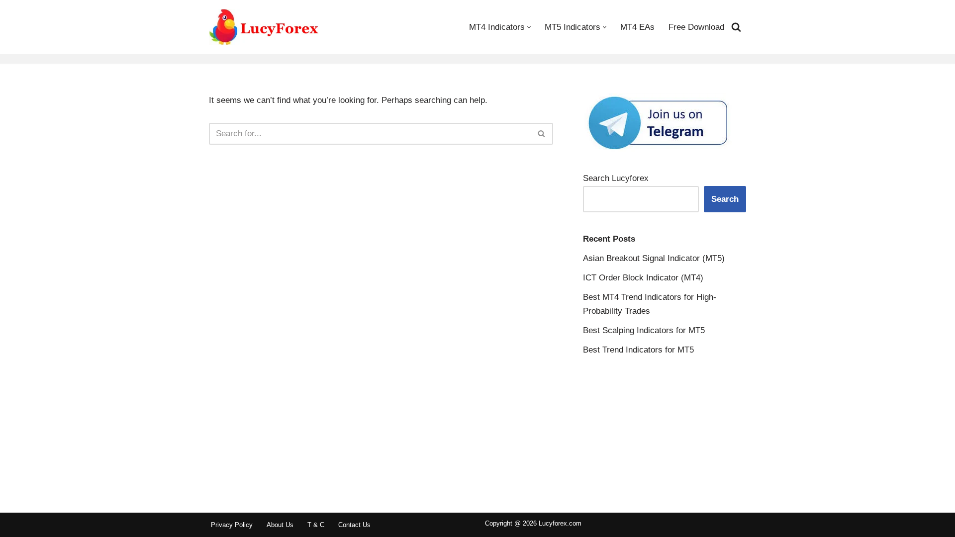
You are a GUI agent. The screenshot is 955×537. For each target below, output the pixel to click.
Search (725, 199)
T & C (315, 525)
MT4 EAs (637, 27)
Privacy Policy (232, 525)
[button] (529, 27)
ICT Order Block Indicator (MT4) (643, 277)
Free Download (696, 27)
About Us (280, 525)
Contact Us (354, 525)
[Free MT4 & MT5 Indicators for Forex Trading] (264, 27)
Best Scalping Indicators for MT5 (644, 330)
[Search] (736, 27)
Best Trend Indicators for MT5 (638, 350)
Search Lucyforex (616, 178)
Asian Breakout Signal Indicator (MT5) (654, 258)
